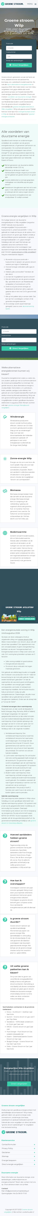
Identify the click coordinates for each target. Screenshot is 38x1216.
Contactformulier (9, 1144)
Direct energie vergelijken (12, 1164)
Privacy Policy (7, 1148)
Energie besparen (9, 1160)
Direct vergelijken (19, 1084)
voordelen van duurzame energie (19, 97)
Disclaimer (6, 1152)
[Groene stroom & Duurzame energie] (12, 4)
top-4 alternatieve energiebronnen (19, 84)
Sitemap (5, 1156)
